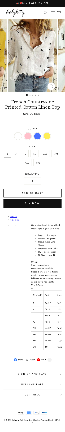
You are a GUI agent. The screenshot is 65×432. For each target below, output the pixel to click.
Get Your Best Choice (30, 420)
